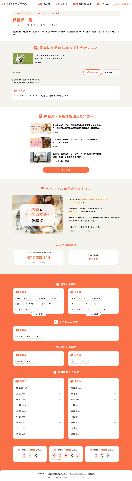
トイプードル (42, 298)
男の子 (19, 361)
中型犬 (29, 336)
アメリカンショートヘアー (82, 309)
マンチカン (96, 298)
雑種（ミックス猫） (79, 298)
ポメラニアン (47, 304)
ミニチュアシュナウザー (26, 309)
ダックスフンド (31, 304)
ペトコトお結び (18, 13)
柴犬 (19, 304)
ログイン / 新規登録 (121, 4)
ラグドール (101, 309)
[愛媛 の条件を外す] (56, 25)
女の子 (29, 361)
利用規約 (91, 474)
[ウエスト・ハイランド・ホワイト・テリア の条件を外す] (47, 25)
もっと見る (40, 314)
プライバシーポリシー (78, 474)
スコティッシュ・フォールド (83, 304)
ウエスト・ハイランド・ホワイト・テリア (41, 13)
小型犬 (19, 336)
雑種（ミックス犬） (24, 298)
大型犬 (39, 336)
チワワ (54, 298)
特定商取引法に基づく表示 (57, 474)
